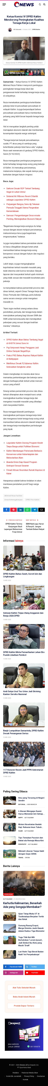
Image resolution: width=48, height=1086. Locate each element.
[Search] (44, 4)
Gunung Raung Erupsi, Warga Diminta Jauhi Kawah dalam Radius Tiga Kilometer (31, 928)
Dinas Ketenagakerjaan (13, 500)
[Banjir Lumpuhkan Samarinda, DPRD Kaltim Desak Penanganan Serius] (24, 715)
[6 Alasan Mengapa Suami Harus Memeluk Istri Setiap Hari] (9, 814)
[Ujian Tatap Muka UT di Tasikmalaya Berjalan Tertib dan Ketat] (9, 916)
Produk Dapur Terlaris (24, 1006)
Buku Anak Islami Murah (24, 997)
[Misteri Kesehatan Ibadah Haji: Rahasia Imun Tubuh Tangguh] (9, 827)
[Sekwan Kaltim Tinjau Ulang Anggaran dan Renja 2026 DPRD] (24, 597)
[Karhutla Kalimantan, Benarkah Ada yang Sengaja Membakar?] (24, 883)
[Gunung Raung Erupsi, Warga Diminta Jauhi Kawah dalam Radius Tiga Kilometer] (9, 928)
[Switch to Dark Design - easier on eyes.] (40, 4)
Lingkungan (8, 894)
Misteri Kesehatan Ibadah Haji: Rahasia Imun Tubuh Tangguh (30, 827)
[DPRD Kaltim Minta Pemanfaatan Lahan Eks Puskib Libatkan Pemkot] (24, 636)
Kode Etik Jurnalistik (13, 1076)
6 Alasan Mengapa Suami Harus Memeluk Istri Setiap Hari (30, 814)
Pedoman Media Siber (30, 1073)
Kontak (25, 1079)
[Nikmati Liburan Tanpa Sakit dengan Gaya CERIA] (9, 854)
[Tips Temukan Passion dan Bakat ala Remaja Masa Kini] (9, 840)
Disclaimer (41, 1076)
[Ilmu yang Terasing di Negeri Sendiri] (9, 800)
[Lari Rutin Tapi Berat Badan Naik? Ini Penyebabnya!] (9, 954)
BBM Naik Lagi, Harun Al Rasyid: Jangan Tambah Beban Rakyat (35, 526)
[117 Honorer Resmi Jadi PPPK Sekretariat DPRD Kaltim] (24, 754)
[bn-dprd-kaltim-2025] (24, 75)
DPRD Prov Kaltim (32, 500)
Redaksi (16, 1073)
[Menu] (4, 4)
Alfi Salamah (17, 29)
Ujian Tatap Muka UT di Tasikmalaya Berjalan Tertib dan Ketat (31, 916)
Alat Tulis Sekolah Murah (24, 988)
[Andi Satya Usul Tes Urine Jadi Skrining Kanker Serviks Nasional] (24, 675)
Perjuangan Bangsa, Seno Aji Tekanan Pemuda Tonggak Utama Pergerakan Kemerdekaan (22, 207)
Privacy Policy (29, 1076)
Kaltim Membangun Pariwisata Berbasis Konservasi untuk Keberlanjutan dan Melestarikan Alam (24, 454)
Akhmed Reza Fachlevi (13, 496)
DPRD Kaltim (36, 29)
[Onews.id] (24, 4)
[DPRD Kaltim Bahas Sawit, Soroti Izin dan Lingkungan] (24, 558)
